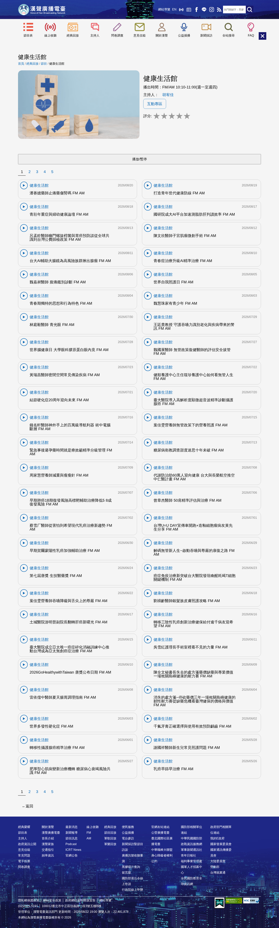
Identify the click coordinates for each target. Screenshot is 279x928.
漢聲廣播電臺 (41, 9)
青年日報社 (188, 855)
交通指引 (48, 849)
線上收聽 (181, 9)
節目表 (28, 35)
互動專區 (154, 104)
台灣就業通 (217, 872)
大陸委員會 (217, 861)
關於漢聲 (162, 35)
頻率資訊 (48, 855)
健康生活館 (56, 63)
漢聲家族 (48, 844)
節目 (44, 63)
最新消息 (71, 827)
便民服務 (128, 827)
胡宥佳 (168, 95)
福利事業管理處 (191, 861)
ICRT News (73, 849)
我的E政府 (217, 838)
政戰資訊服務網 (191, 844)
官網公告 (71, 855)
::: (139, 819)
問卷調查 (117, 35)
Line (204, 9)
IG (211, 9)
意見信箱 (139, 35)
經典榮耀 (24, 827)
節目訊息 (71, 838)
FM (89, 832)
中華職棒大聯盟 (162, 849)
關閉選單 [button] (262, 36)
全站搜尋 (228, 35)
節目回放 (110, 832)
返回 (29, 806)
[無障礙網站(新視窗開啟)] (233, 900)
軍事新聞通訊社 (191, 849)
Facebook (196, 9)
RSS (219, 9)
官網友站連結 (160, 827)
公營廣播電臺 (160, 832)
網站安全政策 (52, 900)
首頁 (21, 63)
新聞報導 (71, 832)
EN (174, 9)
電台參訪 (128, 838)
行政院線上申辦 (132, 889)
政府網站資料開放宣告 (80, 900)
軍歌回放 (110, 838)
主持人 (94, 35)
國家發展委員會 (221, 844)
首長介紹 (48, 838)
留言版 (126, 872)
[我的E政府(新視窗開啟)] (219, 903)
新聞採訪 (206, 35)
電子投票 (24, 861)
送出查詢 (249, 9)
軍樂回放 (110, 844)
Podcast (70, 844)
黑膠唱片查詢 (131, 866)
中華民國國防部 (191, 838)
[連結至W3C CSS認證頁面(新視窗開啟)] (251, 900)
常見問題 (24, 855)
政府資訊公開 (27, 844)
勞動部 (214, 866)
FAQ (251, 35)
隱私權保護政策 (28, 900)
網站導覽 (164, 9)
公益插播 (184, 35)
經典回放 (189, 9)
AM (89, 838)
